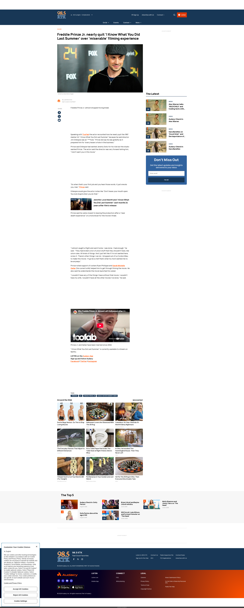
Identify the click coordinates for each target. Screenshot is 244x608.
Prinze (82, 187)
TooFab (85, 134)
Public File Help (170, 586)
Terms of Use (145, 585)
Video (171, 116)
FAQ (117, 577)
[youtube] (67, 580)
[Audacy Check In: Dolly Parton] (69, 504)
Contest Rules (180, 555)
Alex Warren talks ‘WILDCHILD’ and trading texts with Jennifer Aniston (176, 107)
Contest (126, 22)
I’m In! (166, 180)
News (171, 101)
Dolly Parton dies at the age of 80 (89, 514)
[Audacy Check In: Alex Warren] (156, 119)
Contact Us (154, 555)
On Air (105, 22)
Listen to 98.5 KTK (141, 555)
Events (116, 22)
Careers (143, 577)
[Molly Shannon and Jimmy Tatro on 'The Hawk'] (151, 504)
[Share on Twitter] (59, 116)
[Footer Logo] (72, 574)
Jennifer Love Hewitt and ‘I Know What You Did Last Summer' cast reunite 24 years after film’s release (111, 202)
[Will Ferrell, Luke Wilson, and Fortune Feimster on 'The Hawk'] (110, 515)
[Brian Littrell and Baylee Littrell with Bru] (110, 504)
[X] (77, 559)
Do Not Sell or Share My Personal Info (175, 582)
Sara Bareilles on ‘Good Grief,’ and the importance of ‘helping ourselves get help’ (176, 136)
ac (81, 396)
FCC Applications (165, 558)
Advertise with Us (148, 15)
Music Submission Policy (172, 577)
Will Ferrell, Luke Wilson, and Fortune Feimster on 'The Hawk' (130, 514)
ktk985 (59, 29)
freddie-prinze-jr (89, 396)
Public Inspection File (166, 555)
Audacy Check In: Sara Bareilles (176, 147)
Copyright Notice (146, 589)
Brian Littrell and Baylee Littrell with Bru (130, 503)
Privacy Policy (145, 581)
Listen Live (95, 577)
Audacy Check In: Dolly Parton (88, 503)
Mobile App (95, 581)
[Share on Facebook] (59, 112)
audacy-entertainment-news (107, 396)
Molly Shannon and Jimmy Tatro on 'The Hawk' (170, 503)
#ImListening (120, 581)
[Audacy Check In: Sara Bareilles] (156, 146)
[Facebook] (73, 559)
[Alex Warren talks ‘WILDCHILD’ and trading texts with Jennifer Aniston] (156, 105)
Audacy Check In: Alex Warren (176, 120)
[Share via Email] (59, 120)
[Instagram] (82, 559)
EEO (152, 558)
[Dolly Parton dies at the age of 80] (69, 515)
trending (74, 396)
